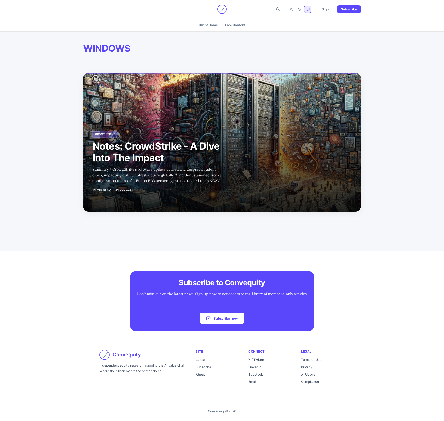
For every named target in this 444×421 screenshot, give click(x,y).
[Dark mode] (299, 9)
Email (252, 382)
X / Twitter (256, 360)
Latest (200, 360)
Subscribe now (225, 318)
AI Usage (308, 374)
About (200, 374)
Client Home (208, 25)
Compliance (310, 382)
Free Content (235, 25)
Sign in (327, 9)
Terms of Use (311, 360)
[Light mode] (291, 9)
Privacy (306, 367)
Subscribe (349, 9)
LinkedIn (254, 367)
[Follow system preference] (307, 9)
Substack (255, 374)
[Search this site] (277, 9)
